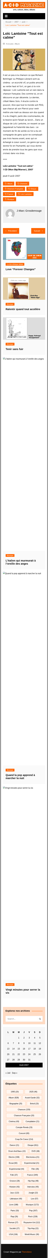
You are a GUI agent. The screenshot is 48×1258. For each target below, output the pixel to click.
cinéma (14, 1121)
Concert (24, 1133)
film (35, 1169)
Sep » (14, 1073)
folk (14, 1175)
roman (13, 1222)
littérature (16, 1199)
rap (14, 1216)
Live (34, 1199)
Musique (10, 304)
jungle (33, 1193)
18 (34, 1049)
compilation (32, 1121)
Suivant (37, 231)
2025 (33, 1092)
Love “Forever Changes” (21, 269)
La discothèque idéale (15, 264)
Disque (33, 189)
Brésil (34, 1103)
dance (14, 1145)
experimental (31, 1163)
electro (14, 1157)
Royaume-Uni (32, 1222)
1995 (15, 1092)
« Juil (8, 1073)
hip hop (33, 1181)
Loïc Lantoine (26, 194)
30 (24, 1060)
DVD (36, 1151)
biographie (15, 1103)
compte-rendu (24, 1127)
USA (13, 1234)
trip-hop (33, 1228)
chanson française (15, 189)
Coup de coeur (24, 1139)
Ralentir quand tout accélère (23, 309)
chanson (23, 184)
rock (33, 1216)
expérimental (16, 1169)
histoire (14, 1187)
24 (29, 1054)
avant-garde (32, 1098)
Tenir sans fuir (14, 349)
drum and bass (17, 1151)
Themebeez (27, 1252)
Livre (13, 1204)
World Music (32, 1234)
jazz (14, 1193)
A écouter (10, 44)
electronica (32, 1157)
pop (33, 1210)
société (14, 1228)
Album (17, 44)
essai (13, 1163)
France (10, 194)
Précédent (12, 231)
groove (15, 1181)
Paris (15, 1210)
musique (10, 199)
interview (33, 1187)
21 (13, 1054)
